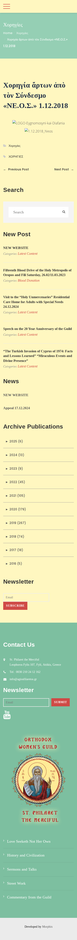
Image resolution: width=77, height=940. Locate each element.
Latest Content (27, 253)
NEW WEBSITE (15, 248)
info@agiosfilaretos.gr (23, 679)
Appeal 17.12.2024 (16, 408)
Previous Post (16, 169)
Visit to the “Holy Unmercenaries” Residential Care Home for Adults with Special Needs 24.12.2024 (36, 301)
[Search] (63, 212)
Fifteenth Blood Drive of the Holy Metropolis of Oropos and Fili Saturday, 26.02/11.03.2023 (37, 272)
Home (7, 33)
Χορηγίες (22, 33)
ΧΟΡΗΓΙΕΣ (16, 157)
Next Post (64, 169)
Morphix (47, 926)
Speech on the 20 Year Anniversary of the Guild (37, 329)
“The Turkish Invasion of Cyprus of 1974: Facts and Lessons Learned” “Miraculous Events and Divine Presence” (38, 356)
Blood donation (29, 280)
